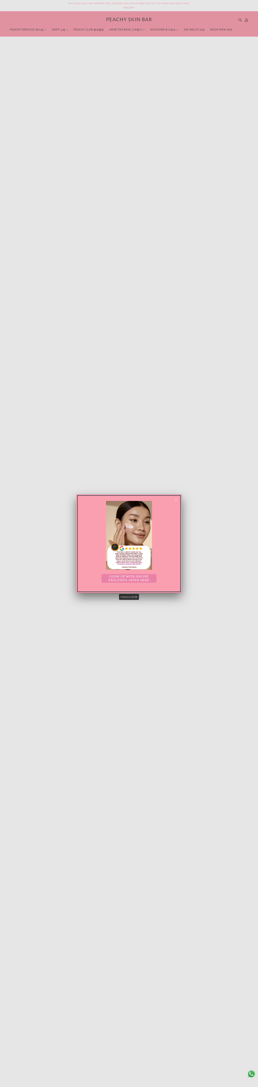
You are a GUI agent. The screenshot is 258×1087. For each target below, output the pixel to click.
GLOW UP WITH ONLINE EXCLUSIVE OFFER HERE (128, 578)
